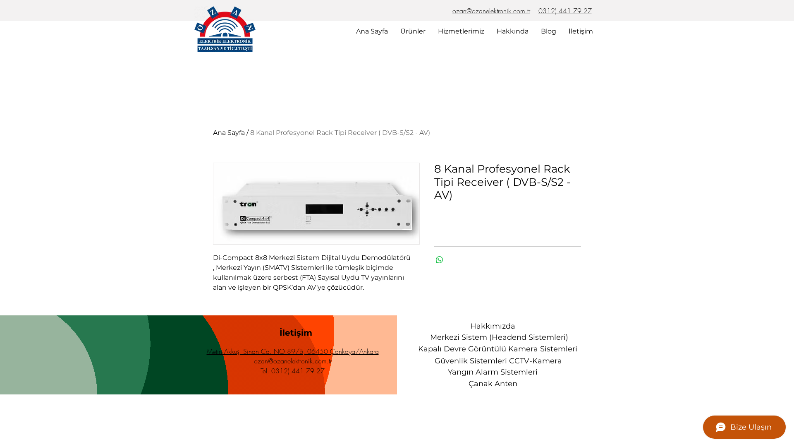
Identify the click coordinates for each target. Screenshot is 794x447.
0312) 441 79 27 (565, 10)
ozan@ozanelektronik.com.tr (491, 10)
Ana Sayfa (229, 133)
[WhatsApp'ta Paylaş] (440, 260)
